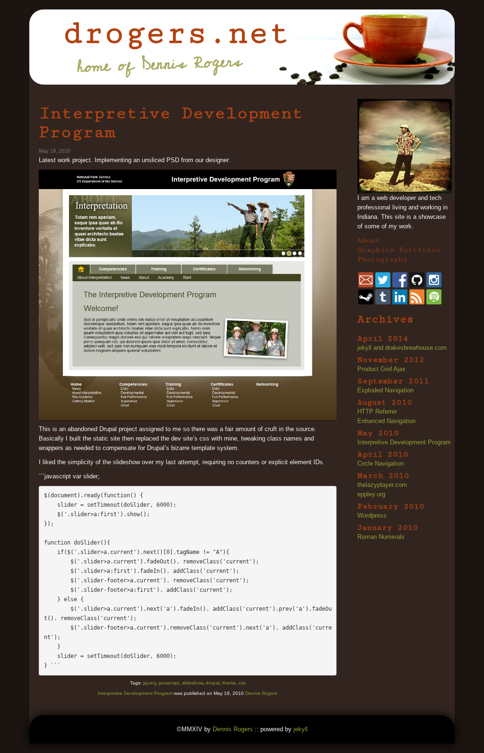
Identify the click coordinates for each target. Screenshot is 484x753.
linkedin (399, 296)
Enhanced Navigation (386, 420)
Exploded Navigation (385, 390)
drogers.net (176, 33)
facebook (399, 279)
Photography (382, 259)
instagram (433, 279)
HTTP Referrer (377, 411)
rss (416, 296)
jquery (149, 682)
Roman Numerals (381, 536)
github (416, 279)
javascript (169, 682)
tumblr (382, 296)
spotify (433, 296)
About (368, 240)
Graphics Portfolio (398, 250)
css (242, 682)
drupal (212, 682)
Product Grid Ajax (381, 368)
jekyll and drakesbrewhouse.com (402, 347)
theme (229, 682)
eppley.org (371, 494)
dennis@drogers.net (365, 279)
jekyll (301, 729)
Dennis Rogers (261, 693)
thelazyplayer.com (382, 484)
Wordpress (372, 515)
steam (365, 296)
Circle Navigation (380, 463)
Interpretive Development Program (171, 122)
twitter (382, 279)
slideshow (192, 682)
